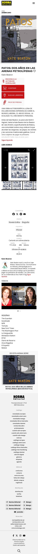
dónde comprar (19, 480)
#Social (19, 230)
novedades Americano (19, 416)
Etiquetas (19, 459)
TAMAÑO (12, 243)
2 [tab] (20, 311)
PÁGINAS (24, 243)
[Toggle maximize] (33, 150)
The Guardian (7, 318)
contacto (19, 473)
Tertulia (5, 326)
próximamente (19, 428)
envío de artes (19, 475)
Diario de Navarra (8, 340)
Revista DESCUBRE (19, 426)
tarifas (19, 494)
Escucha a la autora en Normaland (11, 81)
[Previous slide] (6, 168)
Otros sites (19, 516)
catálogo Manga (19, 445)
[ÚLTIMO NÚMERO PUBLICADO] (19, 363)
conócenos (19, 471)
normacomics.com (18, 522)
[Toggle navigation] (33, 3)
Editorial (19, 467)
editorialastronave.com (18, 524)
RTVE (4, 338)
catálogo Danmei (19, 452)
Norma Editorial (14, 502)
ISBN (19, 247)
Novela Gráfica (14, 222)
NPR (3, 323)
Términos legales (19, 541)
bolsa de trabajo (19, 478)
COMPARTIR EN (19, 211)
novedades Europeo (19, 414)
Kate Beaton (7, 75)
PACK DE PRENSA (15, 102)
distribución (19, 491)
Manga (28, 502)
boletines (19, 496)
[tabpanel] (19, 296)
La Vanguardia (7, 333)
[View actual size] (28, 150)
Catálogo (19, 410)
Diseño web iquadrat (19, 545)
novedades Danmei (19, 423)
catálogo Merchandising (19, 450)
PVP (19, 252)
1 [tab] (18, 311)
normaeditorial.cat (18, 520)
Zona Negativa (7, 343)
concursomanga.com (18, 528)
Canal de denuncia (19, 543)
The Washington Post (10, 331)
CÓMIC (3, 11)
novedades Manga (19, 419)
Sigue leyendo (7, 140)
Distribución (19, 488)
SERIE (19, 234)
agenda (19, 462)
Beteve (4, 348)
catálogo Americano (19, 442)
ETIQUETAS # (19, 226)
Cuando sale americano (19, 433)
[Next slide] (32, 168)
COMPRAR (12, 88)
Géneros (19, 457)
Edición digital (19, 454)
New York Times (8, 328)
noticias (19, 438)
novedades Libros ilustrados (19, 421)
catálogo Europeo (19, 440)
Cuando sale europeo (19, 430)
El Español (5, 345)
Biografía (25, 222)
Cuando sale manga (19, 435)
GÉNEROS (19, 219)
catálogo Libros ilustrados (19, 447)
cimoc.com (18, 526)
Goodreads (6, 321)
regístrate (19, 482)
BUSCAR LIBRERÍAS (15, 95)
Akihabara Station (8, 336)
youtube (20, 512)
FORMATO (19, 238)
